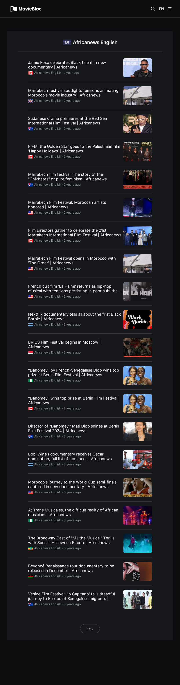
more (90, 628)
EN (161, 9)
